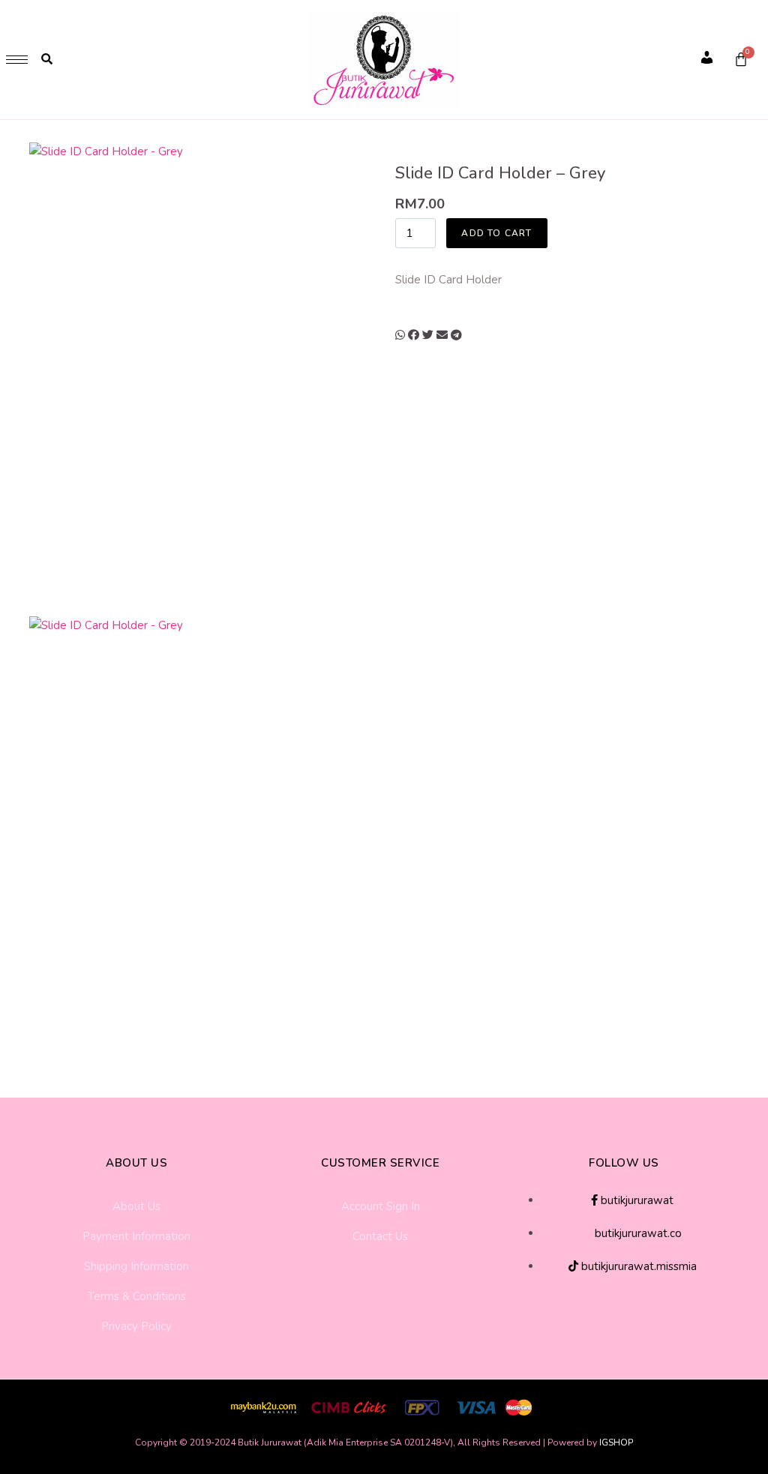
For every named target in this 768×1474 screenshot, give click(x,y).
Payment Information (136, 1236)
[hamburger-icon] (17, 59)
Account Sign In (380, 1206)
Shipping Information (136, 1266)
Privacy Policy (136, 1326)
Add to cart (496, 233)
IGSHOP (616, 1443)
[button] (400, 335)
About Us (136, 1206)
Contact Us (380, 1236)
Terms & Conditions (137, 1296)
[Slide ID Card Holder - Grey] (203, 377)
